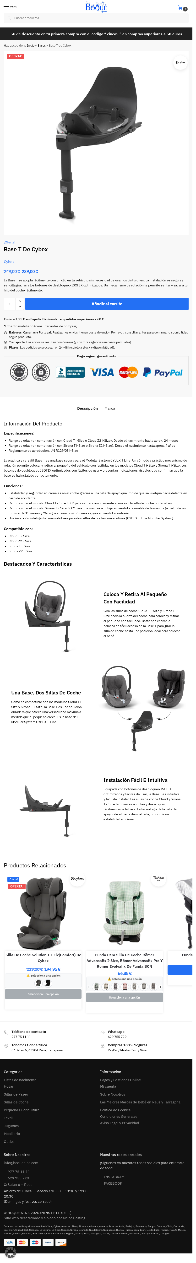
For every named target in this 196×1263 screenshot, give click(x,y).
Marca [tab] (109, 408)
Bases (42, 45)
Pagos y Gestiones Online (120, 1080)
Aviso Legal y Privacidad (119, 1123)
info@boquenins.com (21, 1163)
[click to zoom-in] (96, 143)
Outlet (9, 1141)
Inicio (30, 45)
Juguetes (11, 1125)
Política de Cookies (115, 1110)
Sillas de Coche (16, 1102)
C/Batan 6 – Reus (18, 1184)
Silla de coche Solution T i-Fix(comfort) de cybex (43, 957)
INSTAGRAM (114, 1177)
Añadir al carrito (107, 303)
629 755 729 (18, 1178)
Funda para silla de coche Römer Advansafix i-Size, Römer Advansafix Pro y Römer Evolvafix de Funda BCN (125, 960)
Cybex (9, 261)
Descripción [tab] (87, 408)
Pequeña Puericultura (21, 1110)
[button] (183, 6)
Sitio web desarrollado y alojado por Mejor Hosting (44, 1218)
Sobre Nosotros (112, 1094)
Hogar (9, 1086)
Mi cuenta (108, 1086)
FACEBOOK (113, 1183)
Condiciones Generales (118, 1116)
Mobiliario (12, 1133)
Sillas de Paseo (16, 1094)
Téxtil (8, 1118)
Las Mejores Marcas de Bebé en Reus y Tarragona (140, 1102)
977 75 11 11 (19, 1171)
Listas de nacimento (20, 1080)
